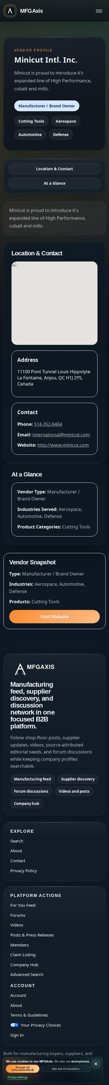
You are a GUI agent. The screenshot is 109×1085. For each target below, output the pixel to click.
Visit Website (54, 617)
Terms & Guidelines (29, 1015)
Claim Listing (22, 954)
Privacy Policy (23, 870)
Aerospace (66, 121)
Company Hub (24, 964)
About (16, 850)
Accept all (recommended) (23, 1069)
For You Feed (22, 905)
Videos (16, 925)
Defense (60, 134)
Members (19, 945)
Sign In (17, 1035)
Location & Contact (54, 168)
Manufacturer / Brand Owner (46, 105)
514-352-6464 (48, 424)
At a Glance (54, 183)
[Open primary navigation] (99, 11)
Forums (17, 915)
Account (18, 995)
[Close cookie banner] (95, 1063)
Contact (17, 860)
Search (16, 841)
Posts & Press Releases (32, 935)
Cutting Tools (31, 121)
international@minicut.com (61, 435)
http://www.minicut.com (63, 445)
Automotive (30, 134)
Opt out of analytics (66, 1068)
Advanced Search (26, 974)
